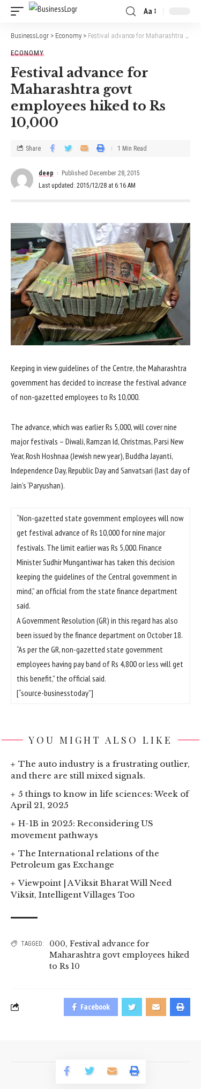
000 (57, 944)
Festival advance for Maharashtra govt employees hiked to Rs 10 (119, 955)
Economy (27, 52)
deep (46, 173)
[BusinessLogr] (53, 11)
